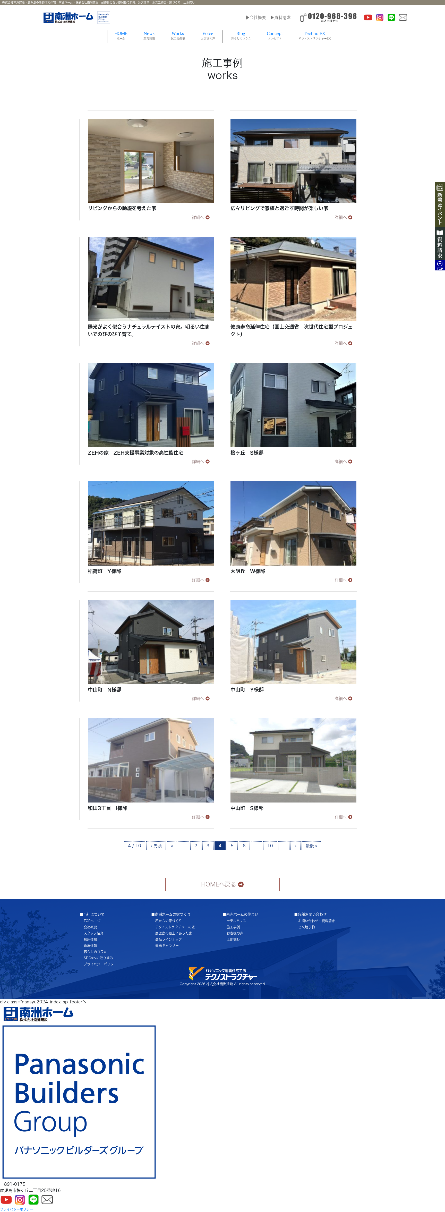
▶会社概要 (255, 17)
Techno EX (315, 35)
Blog (241, 35)
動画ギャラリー (167, 945)
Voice (208, 35)
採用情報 (90, 939)
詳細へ (198, 217)
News (149, 35)
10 (270, 846)
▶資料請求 (280, 17)
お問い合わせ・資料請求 (316, 921)
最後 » (311, 846)
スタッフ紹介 (94, 933)
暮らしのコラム (95, 951)
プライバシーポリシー (100, 964)
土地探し (233, 939)
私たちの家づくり (168, 921)
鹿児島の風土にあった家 (173, 933)
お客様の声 (235, 933)
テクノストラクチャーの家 (175, 927)
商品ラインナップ (168, 939)
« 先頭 (156, 846)
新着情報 (90, 945)
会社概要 (90, 927)
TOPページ (92, 921)
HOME (121, 35)
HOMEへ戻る (218, 884)
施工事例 (233, 927)
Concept (275, 35)
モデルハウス (236, 921)
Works (178, 35)
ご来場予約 (306, 927)
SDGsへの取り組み (98, 958)
